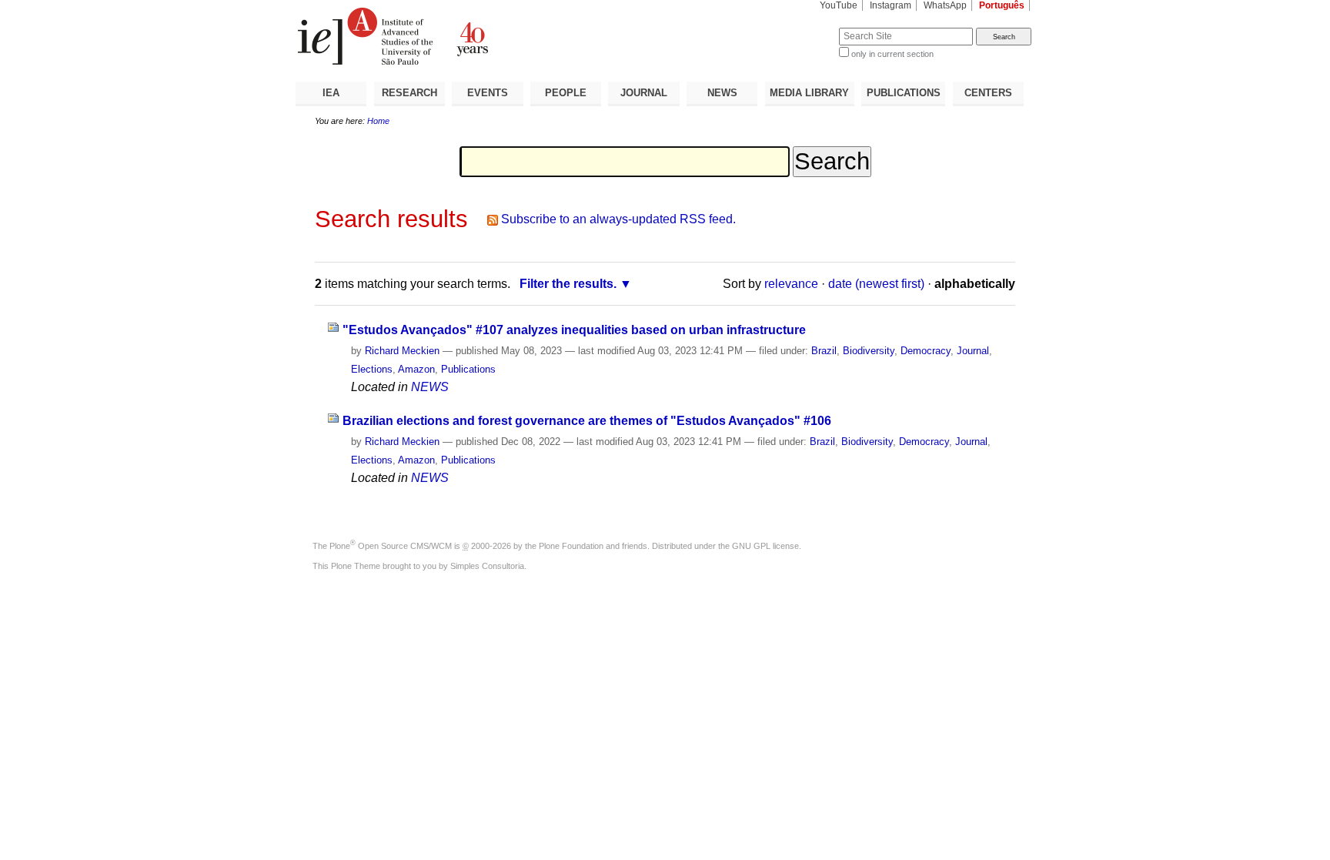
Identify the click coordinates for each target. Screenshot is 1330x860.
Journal (973, 350)
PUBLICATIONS (904, 93)
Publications (468, 369)
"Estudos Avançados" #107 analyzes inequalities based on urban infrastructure (574, 329)
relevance (791, 283)
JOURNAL (643, 93)
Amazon (416, 369)
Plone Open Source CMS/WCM (390, 545)
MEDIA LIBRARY (809, 93)
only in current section (892, 54)
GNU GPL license (765, 545)
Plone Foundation (571, 545)
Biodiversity (868, 350)
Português (1001, 5)
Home (378, 120)
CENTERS (988, 93)
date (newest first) (876, 283)
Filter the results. (568, 283)
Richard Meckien (402, 350)
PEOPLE (565, 93)
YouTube (838, 5)
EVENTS (487, 93)
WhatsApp (945, 5)
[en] (480, 36)
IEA (330, 93)
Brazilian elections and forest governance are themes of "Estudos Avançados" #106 (587, 420)
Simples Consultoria (487, 566)
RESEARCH (409, 93)
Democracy (926, 350)
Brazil (824, 350)
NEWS (722, 93)
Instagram (890, 5)
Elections (372, 369)
